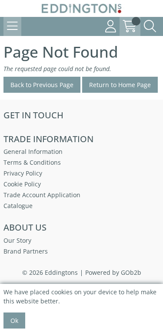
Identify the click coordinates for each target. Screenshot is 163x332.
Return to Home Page (120, 85)
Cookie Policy (22, 184)
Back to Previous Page (41, 85)
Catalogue (18, 206)
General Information (33, 151)
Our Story (17, 240)
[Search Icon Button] (150, 26)
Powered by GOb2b (113, 272)
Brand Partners (25, 251)
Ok (14, 320)
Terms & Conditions (32, 162)
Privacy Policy (22, 173)
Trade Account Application (41, 195)
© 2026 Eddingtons (50, 272)
